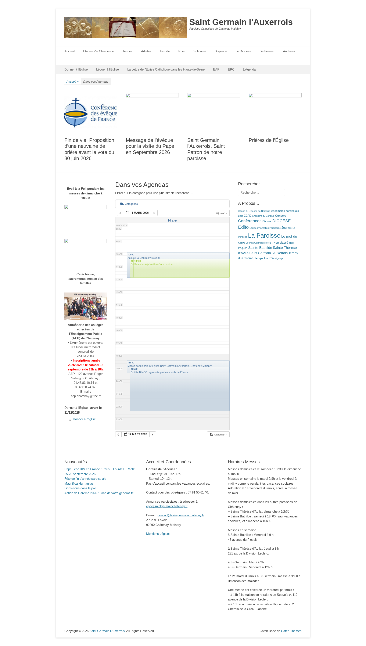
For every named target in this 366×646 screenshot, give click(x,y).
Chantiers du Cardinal (263, 216)
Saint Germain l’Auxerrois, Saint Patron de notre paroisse (206, 149)
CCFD (247, 215)
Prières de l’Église (269, 140)
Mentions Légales (158, 533)
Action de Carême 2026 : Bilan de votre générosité (99, 493)
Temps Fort (262, 258)
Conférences (250, 221)
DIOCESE (281, 221)
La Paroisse (264, 235)
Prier (181, 51)
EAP (216, 69)
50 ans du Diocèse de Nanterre (254, 211)
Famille (165, 51)
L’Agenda (249, 69)
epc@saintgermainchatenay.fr (166, 506)
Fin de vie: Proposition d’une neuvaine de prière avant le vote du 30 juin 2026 (89, 149)
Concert (280, 215)
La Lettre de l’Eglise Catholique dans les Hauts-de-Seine (166, 69)
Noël (291, 242)
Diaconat (267, 221)
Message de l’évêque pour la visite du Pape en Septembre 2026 (150, 146)
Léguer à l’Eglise (107, 69)
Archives (289, 51)
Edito (243, 227)
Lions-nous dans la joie (80, 488)
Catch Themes (291, 631)
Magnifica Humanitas (79, 483)
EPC (231, 69)
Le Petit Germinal (254, 242)
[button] (218, 434)
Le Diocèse (243, 51)
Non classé (280, 242)
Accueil (69, 51)
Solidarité (199, 51)
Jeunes (127, 51)
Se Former (267, 51)
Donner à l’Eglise (76, 69)
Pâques (242, 248)
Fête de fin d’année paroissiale (85, 478)
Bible (240, 216)
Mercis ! (268, 242)
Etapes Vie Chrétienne (98, 51)
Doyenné (221, 51)
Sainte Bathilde (260, 248)
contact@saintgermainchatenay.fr (181, 515)
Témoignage (276, 258)
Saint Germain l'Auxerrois (241, 22)
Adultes (146, 51)
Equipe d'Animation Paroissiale (265, 228)
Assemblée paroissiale (285, 210)
